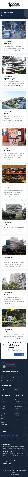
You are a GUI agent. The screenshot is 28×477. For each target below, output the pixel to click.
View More (17, 50)
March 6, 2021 (8, 148)
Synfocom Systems (16, 470)
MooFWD (7, 151)
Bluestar (6, 295)
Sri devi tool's (8, 332)
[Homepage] (1, 15)
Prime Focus (8, 188)
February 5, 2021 (8, 111)
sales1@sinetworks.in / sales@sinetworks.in (14, 461)
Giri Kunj (6, 225)
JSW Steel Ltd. (9, 44)
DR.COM (3, 389)
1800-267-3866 (7, 464)
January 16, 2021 (8, 41)
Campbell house (9, 260)
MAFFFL (6, 114)
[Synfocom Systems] (14, 4)
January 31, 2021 (8, 76)
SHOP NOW (18, 354)
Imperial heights (9, 79)
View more (4, 424)
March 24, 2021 (8, 185)
